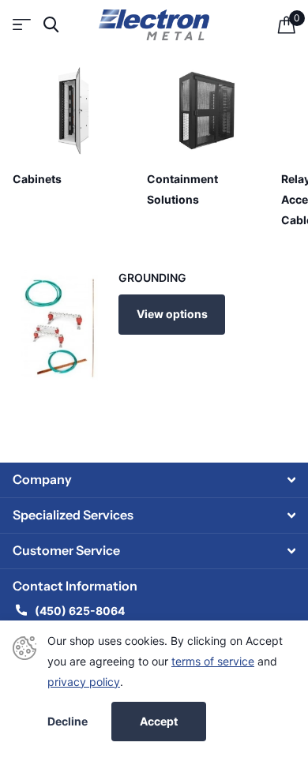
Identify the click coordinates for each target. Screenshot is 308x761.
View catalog (22, 25)
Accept (159, 721)
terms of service (212, 661)
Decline (67, 721)
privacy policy (83, 681)
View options (172, 314)
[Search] (50, 25)
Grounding (152, 277)
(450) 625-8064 (81, 610)
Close (154, 480)
